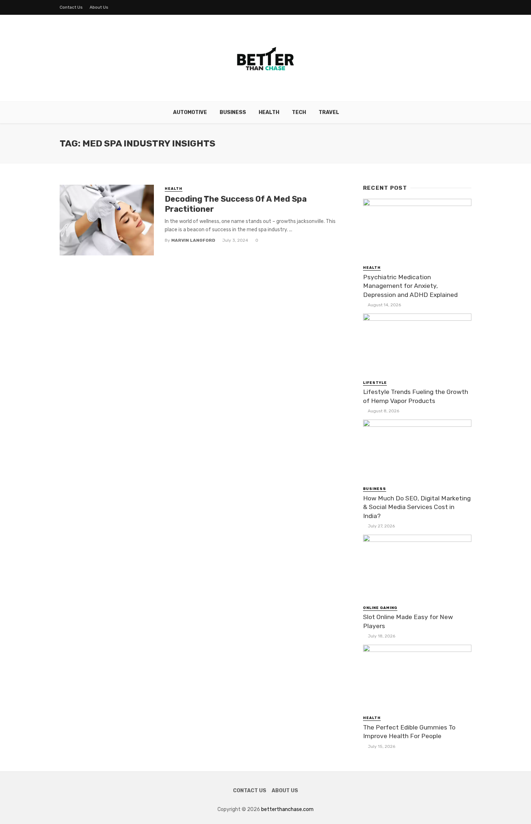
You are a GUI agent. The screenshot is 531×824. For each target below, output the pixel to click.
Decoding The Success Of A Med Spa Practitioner (236, 204)
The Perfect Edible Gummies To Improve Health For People (409, 732)
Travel (329, 112)
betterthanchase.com (287, 809)
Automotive (190, 112)
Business (233, 112)
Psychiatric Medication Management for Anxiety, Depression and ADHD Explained (410, 285)
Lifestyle (375, 383)
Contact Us (71, 7)
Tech (299, 112)
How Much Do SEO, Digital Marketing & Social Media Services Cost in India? (417, 507)
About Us (99, 7)
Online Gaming (380, 608)
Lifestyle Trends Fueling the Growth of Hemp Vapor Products (415, 396)
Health (269, 112)
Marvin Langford (193, 240)
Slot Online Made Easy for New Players (408, 621)
